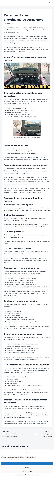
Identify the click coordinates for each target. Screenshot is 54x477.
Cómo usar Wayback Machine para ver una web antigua (40, 434)
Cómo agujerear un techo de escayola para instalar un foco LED (13, 434)
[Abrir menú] (49, 3)
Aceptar (27, 463)
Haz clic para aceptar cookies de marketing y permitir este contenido (27, 75)
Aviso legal (37, 474)
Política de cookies (19, 474)
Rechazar (27, 467)
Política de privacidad (29, 474)
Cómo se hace (7, 12)
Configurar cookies (27, 471)
